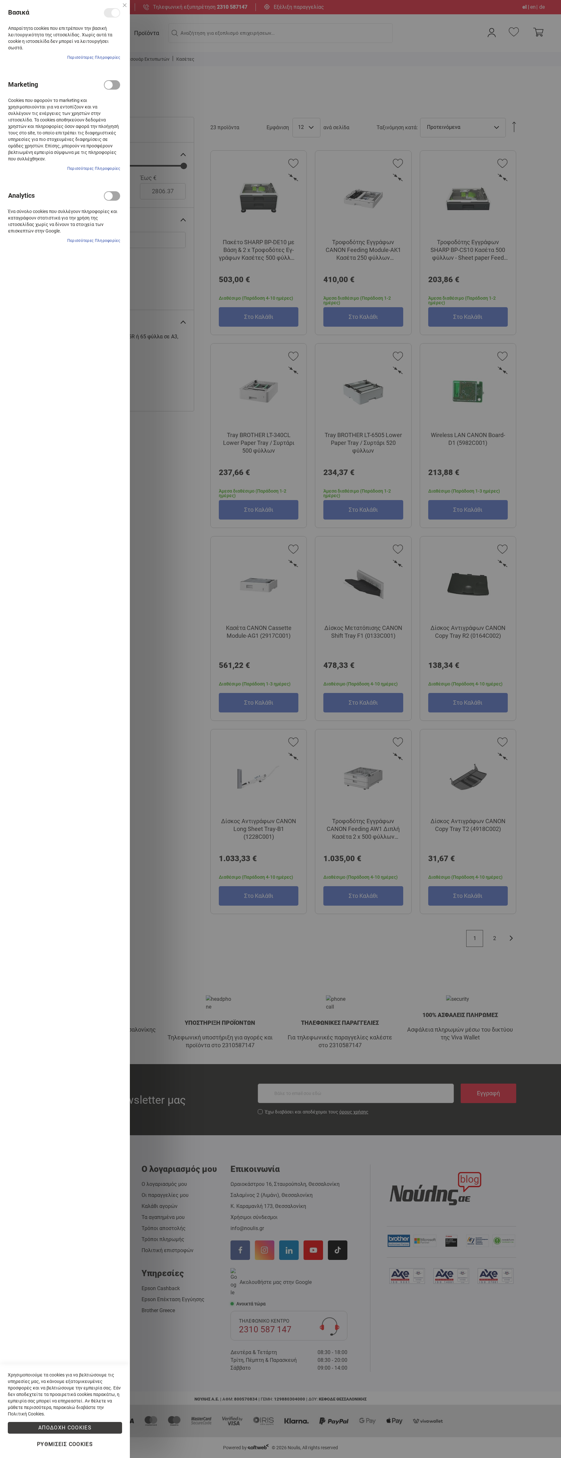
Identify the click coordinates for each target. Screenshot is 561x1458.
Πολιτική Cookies (26, 1413)
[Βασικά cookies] (112, 13)
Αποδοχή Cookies (65, 1428)
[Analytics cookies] (112, 196)
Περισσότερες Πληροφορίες (93, 57)
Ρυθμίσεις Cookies (65, 1444)
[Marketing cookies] (112, 85)
